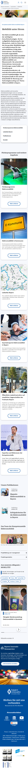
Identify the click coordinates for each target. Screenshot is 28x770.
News (12, 578)
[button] (19, 630)
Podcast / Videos (14, 581)
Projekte (4, 581)
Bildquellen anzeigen (6, 638)
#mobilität (5, 578)
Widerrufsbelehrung (8, 739)
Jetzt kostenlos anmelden (10, 663)
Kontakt (5, 140)
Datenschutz (15, 737)
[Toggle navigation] (25, 2)
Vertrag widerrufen (19, 739)
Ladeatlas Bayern (8, 132)
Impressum (14, 741)
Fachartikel (21, 578)
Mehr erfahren (14, 203)
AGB (4, 735)
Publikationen (7, 136)
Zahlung (22, 737)
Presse (6, 732)
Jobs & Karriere (13, 732)
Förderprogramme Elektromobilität (13, 128)
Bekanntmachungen (11, 735)
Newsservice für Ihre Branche (14, 705)
